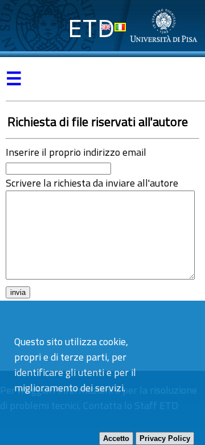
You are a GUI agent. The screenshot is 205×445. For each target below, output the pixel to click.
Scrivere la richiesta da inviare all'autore (92, 183)
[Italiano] (120, 27)
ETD (91, 28)
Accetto (116, 438)
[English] (106, 27)
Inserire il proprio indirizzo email (76, 152)
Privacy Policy (165, 438)
